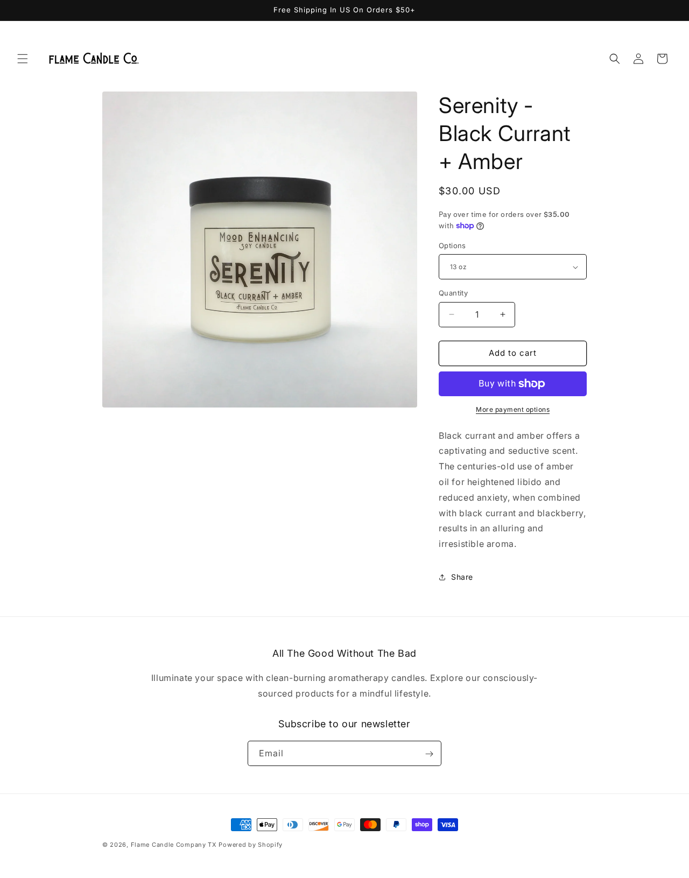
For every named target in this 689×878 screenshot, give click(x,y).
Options (452, 245)
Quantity (453, 293)
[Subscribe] (429, 754)
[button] (22, 59)
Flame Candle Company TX (174, 844)
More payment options (513, 409)
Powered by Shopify (251, 844)
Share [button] (462, 576)
